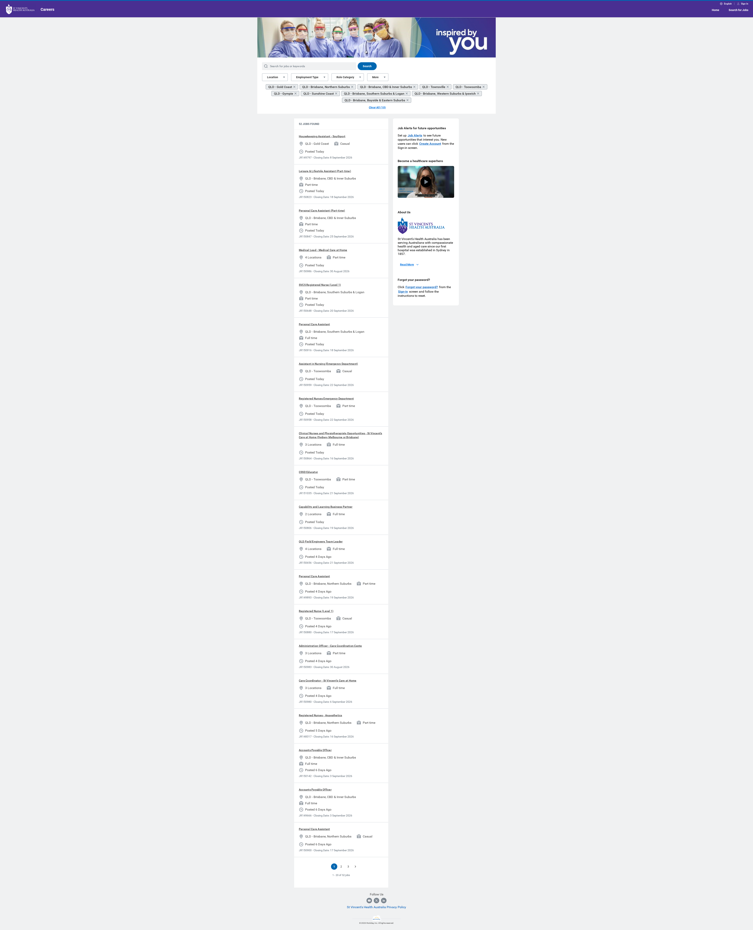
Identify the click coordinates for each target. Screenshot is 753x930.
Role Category (345, 77)
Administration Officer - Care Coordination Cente (330, 645)
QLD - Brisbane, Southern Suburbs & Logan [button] (374, 93)
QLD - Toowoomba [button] (468, 87)
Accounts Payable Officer (315, 750)
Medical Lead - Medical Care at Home (323, 250)
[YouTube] (369, 900)
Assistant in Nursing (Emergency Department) (328, 363)
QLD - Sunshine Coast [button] (318, 93)
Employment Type (307, 77)
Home (715, 10)
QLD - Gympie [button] (283, 93)
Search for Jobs (738, 10)
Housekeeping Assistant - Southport (322, 136)
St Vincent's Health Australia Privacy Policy (376, 907)
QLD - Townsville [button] (433, 87)
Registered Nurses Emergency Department (326, 398)
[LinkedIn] (384, 900)
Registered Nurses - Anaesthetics (320, 715)
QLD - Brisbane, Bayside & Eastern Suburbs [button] (375, 100)
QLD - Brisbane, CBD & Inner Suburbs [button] (386, 87)
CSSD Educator (308, 472)
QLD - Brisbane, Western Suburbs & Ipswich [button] (445, 93)
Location (272, 77)
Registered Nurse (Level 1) (316, 611)
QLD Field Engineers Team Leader (321, 541)
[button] (426, 182)
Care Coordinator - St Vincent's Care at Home (327, 680)
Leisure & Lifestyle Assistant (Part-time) (325, 171)
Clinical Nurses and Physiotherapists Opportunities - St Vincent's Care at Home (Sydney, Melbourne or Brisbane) (340, 435)
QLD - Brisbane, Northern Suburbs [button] (326, 87)
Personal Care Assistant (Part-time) (322, 210)
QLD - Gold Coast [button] (280, 87)
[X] (376, 900)
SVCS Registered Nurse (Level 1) (320, 284)
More (375, 77)
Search (367, 66)
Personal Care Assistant (314, 324)
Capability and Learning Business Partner (326, 506)
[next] (355, 866)
